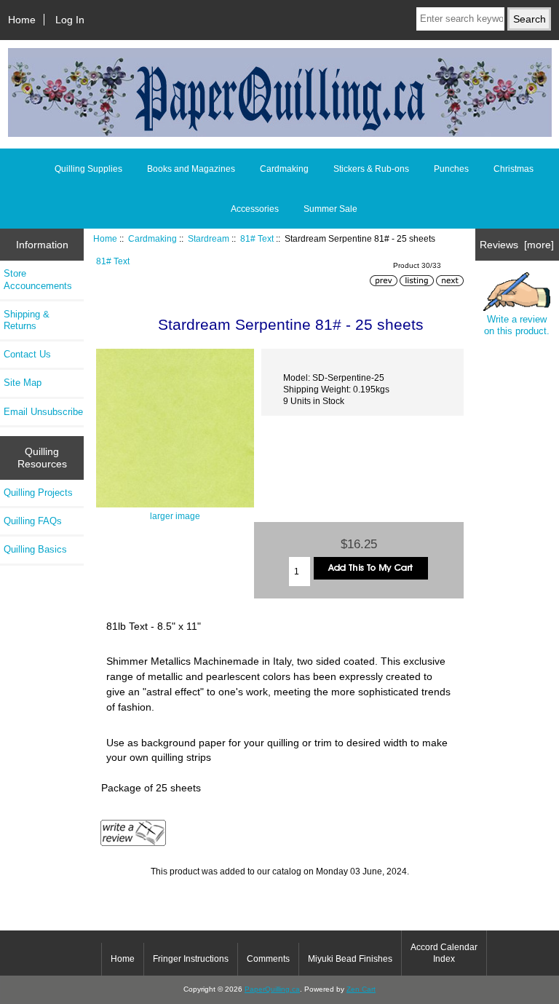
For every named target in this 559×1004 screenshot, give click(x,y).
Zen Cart (361, 989)
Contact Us (27, 354)
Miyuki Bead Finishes (350, 959)
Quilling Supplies (88, 169)
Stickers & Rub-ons (371, 169)
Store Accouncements (38, 279)
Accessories (255, 209)
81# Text (257, 238)
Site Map (22, 382)
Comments (268, 959)
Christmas (513, 169)
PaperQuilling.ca (272, 989)
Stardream (208, 238)
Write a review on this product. (517, 325)
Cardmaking (152, 238)
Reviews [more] (517, 244)
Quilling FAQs (33, 520)
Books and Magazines (191, 169)
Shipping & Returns (26, 320)
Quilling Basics (35, 549)
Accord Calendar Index (444, 953)
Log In (69, 19)
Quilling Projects (38, 492)
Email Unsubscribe (43, 411)
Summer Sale (330, 209)
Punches (451, 169)
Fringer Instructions (191, 959)
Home (22, 19)
